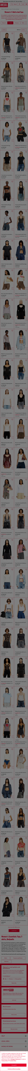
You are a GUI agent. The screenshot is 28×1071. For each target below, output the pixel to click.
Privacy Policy (5, 1060)
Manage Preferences (16, 1059)
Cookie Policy (13, 1060)
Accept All (14, 1065)
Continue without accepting (14, 1068)
